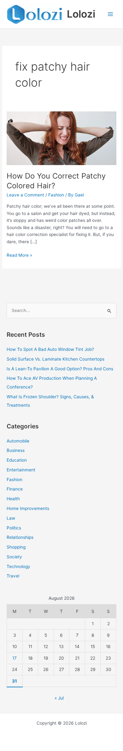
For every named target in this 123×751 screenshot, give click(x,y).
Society (14, 556)
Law (11, 518)
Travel (13, 575)
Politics (14, 527)
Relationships (20, 537)
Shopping (16, 547)
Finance (15, 488)
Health (13, 498)
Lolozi (81, 14)
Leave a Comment (25, 194)
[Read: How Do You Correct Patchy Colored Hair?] (61, 134)
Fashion (56, 194)
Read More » (19, 255)
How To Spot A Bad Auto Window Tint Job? (50, 349)
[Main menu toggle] (110, 14)
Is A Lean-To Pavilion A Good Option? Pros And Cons (60, 368)
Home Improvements (28, 508)
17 (14, 658)
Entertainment (21, 469)
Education (17, 460)
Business (16, 450)
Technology (18, 566)
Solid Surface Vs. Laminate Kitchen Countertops (55, 359)
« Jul (59, 697)
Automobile (18, 440)
